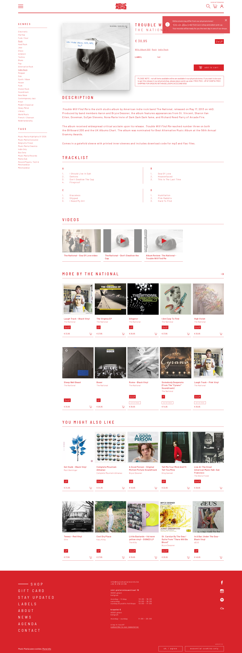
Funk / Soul (23, 38)
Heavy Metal (23, 108)
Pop (19, 63)
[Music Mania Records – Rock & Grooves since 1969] (121, 6)
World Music (23, 114)
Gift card (31, 590)
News (25, 617)
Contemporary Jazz (27, 98)
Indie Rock (22, 70)
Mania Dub (22, 159)
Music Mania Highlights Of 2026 (32, 136)
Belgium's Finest (25, 143)
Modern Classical (25, 105)
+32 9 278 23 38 (119, 584)
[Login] (222, 6)
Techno (21, 57)
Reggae (21, 73)
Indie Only (22, 149)
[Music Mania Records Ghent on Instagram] (222, 591)
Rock (20, 41)
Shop (37, 584)
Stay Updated (36, 597)
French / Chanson (26, 117)
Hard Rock (22, 44)
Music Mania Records (27, 156)
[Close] (226, 20)
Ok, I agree (170, 648)
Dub (20, 76)
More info (46, 648)
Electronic (23, 31)
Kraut (20, 102)
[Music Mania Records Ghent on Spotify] (222, 600)
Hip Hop (21, 35)
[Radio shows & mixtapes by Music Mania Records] (222, 608)
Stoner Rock (23, 89)
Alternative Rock (25, 66)
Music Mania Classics (27, 146)
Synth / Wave (24, 79)
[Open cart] (215, 6)
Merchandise (24, 168)
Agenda (28, 623)
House (21, 82)
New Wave (22, 95)
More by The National (90, 274)
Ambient (22, 54)
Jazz (20, 47)
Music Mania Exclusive (28, 140)
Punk (20, 86)
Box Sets (22, 152)
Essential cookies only (204, 648)
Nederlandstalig (25, 121)
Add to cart (212, 67)
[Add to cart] (90, 334)
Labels (27, 603)
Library (21, 111)
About (26, 610)
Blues (20, 60)
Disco (20, 51)
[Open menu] (20, 6)
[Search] (208, 6)
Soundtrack (23, 92)
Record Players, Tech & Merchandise (28, 163)
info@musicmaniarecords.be (125, 582)
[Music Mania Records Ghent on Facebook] (222, 582)
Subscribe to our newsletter (125, 627)
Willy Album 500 (143, 50)
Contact (29, 630)
